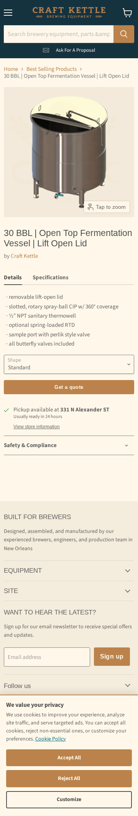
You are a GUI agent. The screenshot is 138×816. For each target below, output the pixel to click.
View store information (36, 426)
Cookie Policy (50, 739)
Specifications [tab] (51, 278)
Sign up (112, 656)
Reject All (69, 778)
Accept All (69, 758)
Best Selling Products (51, 69)
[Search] (123, 34)
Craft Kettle (24, 256)
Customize (69, 799)
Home (11, 69)
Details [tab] (13, 278)
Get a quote (68, 387)
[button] (69, 48)
